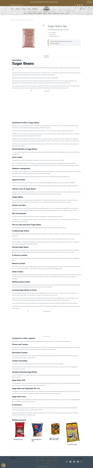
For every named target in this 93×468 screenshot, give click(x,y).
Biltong (45, 13)
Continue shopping (54, 43)
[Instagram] (78, 5)
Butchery (18, 8)
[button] (43, 25)
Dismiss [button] (89, 2)
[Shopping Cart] (82, 9)
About (29, 8)
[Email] (77, 461)
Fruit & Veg (49, 460)
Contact (24, 8)
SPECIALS (35, 8)
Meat (37, 457)
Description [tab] (46, 55)
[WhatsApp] (75, 5)
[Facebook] (80, 5)
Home (12, 8)
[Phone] (82, 5)
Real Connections (52, 466)
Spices (62, 13)
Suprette (55, 457)
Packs (42, 460)
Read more (20, 438)
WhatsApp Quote (20, 441)
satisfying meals (58, 268)
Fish (35, 13)
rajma (56, 274)
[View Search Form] (80, 9)
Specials (67, 13)
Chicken (30, 13)
